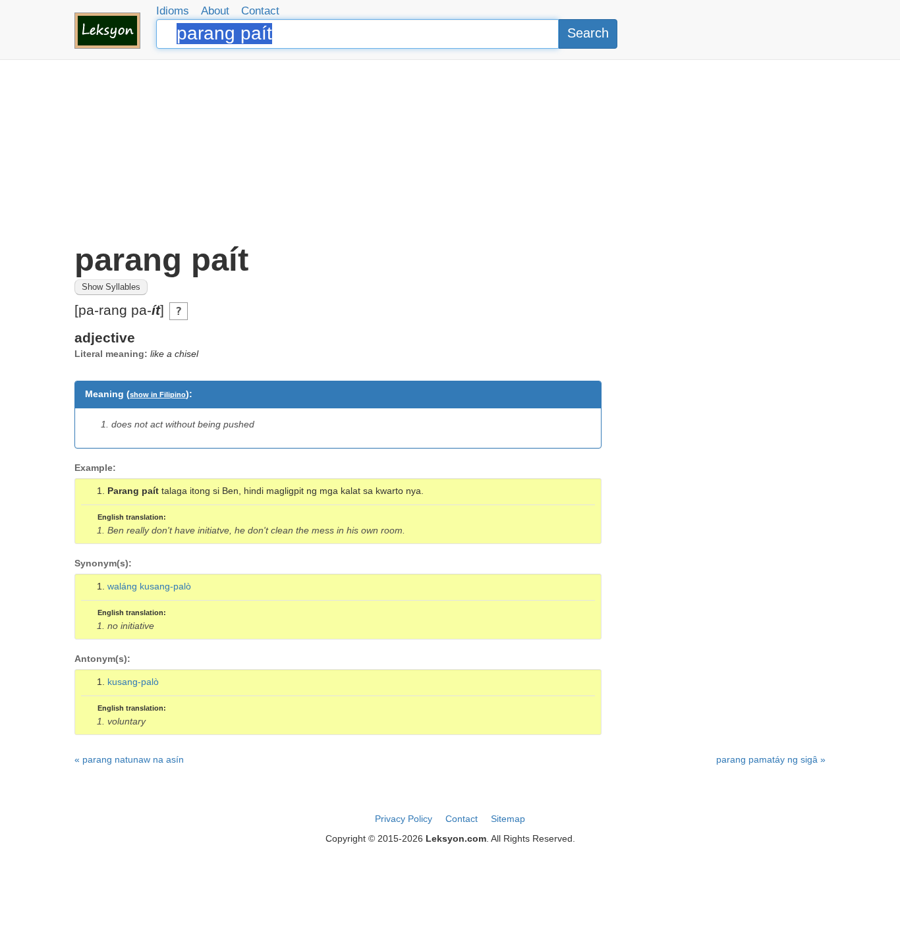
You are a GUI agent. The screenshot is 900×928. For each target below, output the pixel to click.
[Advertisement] (450, 151)
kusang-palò (133, 681)
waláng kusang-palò (149, 586)
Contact (260, 11)
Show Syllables (111, 287)
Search (588, 33)
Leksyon (107, 31)
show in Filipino (158, 394)
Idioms (172, 11)
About (215, 11)
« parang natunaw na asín (129, 759)
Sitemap (508, 818)
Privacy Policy (403, 818)
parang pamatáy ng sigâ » (771, 759)
